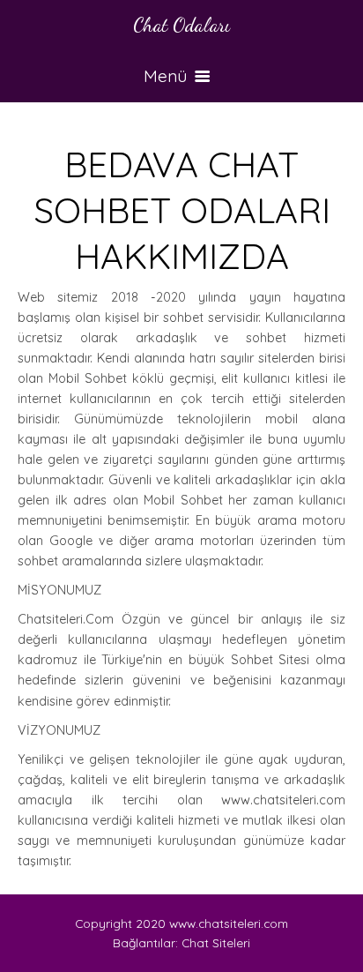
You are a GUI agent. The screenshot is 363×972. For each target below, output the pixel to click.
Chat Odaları (181, 24)
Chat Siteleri (216, 942)
